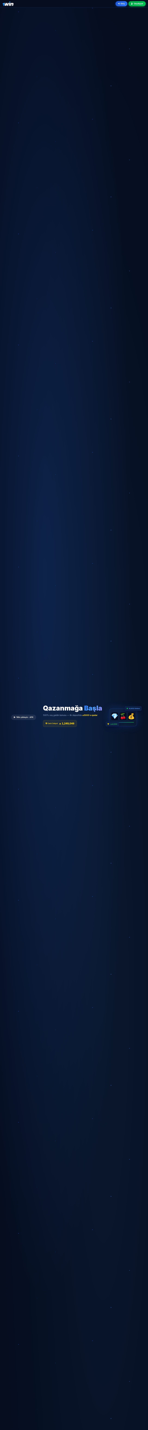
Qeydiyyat (138, 4)
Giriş (123, 4)
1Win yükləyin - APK (24, 717)
